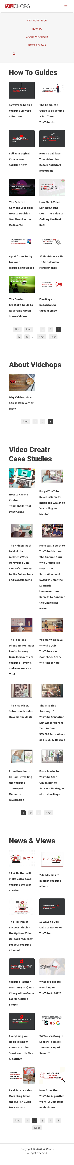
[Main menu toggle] (66, 6)
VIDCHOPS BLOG (37, 20)
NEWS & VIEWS (37, 45)
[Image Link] (22, 90)
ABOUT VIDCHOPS (37, 37)
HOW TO (37, 28)
